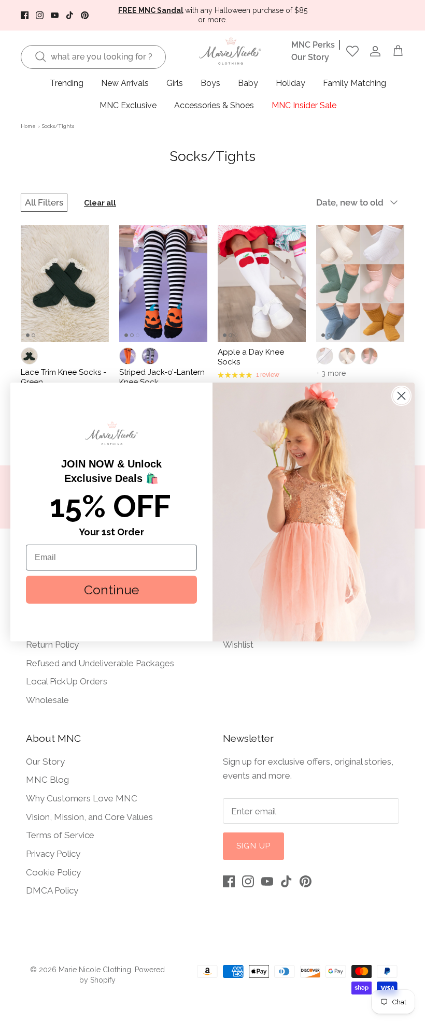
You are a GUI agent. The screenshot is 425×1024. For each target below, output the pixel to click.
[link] (111, 433)
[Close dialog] (401, 396)
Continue (111, 589)
